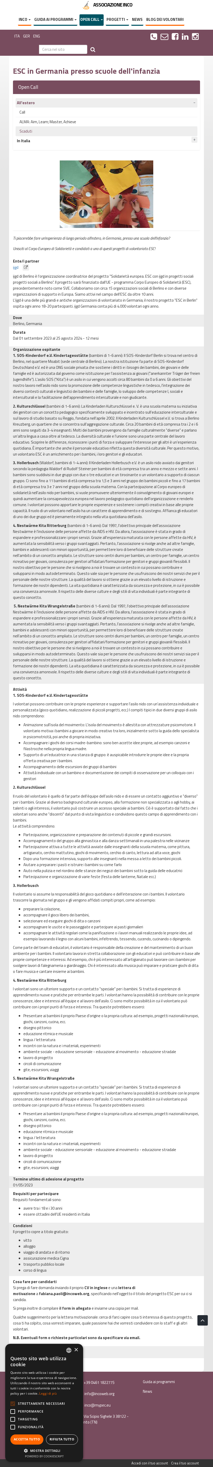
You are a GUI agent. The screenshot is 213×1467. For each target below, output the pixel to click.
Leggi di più (48, 1393)
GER (26, 36)
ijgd (16, 267)
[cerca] (93, 49)
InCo (23, 19)
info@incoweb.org (99, 1394)
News (137, 19)
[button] (44, 1450)
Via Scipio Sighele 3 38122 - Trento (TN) (103, 1419)
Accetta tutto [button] (27, 1439)
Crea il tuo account (185, 1463)
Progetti (116, 19)
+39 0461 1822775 (99, 1382)
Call (22, 112)
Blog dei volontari (165, 19)
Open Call (90, 19)
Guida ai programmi (54, 19)
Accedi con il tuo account (149, 1463)
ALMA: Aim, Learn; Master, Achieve (47, 122)
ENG (36, 36)
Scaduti (25, 131)
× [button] (76, 1350)
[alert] (44, 1403)
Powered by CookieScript (44, 1456)
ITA (17, 36)
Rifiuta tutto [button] (62, 1439)
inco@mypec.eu (97, 1405)
